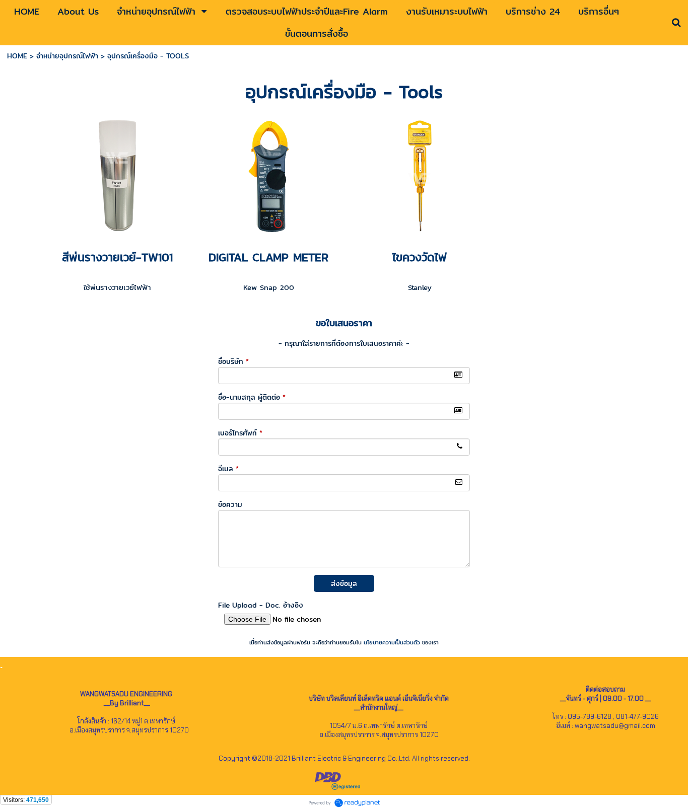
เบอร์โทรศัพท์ (240, 432)
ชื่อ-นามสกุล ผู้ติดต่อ (252, 397)
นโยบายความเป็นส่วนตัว (392, 642)
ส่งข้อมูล (344, 583)
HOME (17, 55)
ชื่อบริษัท (233, 361)
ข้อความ (230, 504)
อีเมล (228, 468)
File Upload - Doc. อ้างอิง (260, 605)
